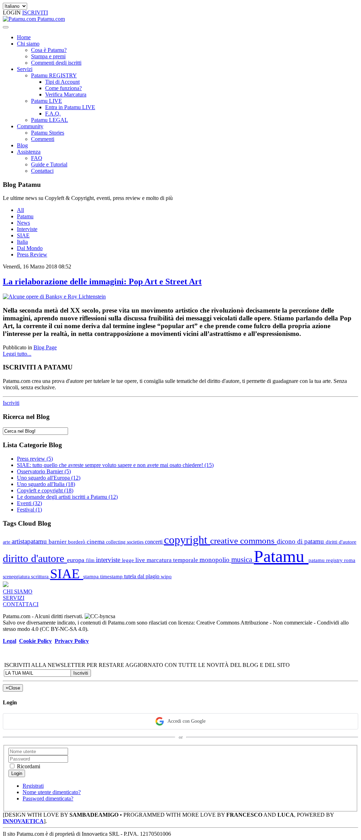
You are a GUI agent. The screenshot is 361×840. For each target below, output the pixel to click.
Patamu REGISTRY (54, 75)
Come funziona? (63, 88)
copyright (187, 540)
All (20, 210)
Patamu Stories (47, 133)
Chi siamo (28, 44)
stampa (91, 576)
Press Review (32, 255)
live (141, 559)
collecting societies (125, 542)
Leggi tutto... (17, 354)
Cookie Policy (35, 641)
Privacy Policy (72, 641)
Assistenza (29, 152)
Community (30, 126)
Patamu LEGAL (49, 120)
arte (7, 542)
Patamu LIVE (46, 101)
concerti (154, 542)
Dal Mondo (30, 248)
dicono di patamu (301, 541)
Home (24, 37)
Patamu (25, 216)
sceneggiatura (17, 576)
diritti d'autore (341, 542)
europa (76, 559)
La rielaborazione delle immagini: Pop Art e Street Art (102, 281)
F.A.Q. (53, 114)
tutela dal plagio (142, 576)
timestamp (112, 576)
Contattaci (42, 171)
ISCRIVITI (35, 13)
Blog (22, 145)
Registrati (33, 786)
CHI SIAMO (17, 591)
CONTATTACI (20, 604)
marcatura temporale (173, 560)
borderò (77, 542)
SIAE (23, 235)
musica (242, 559)
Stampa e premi (48, 56)
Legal (9, 641)
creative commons (243, 540)
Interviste (27, 229)
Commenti (42, 139)
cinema (96, 541)
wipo (166, 576)
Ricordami (28, 766)
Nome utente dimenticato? (52, 792)
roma (349, 560)
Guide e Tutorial (49, 164)
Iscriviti (11, 403)
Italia (22, 242)
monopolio (215, 559)
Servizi (24, 69)
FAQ (36, 158)
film (91, 560)
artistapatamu (30, 541)
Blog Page (45, 347)
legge (128, 560)
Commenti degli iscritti (56, 63)
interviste (109, 559)
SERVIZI (13, 598)
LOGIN (12, 13)
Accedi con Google (186, 721)
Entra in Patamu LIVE (70, 107)
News (23, 223)
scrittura (40, 576)
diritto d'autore (35, 558)
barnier (58, 541)
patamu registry (326, 560)
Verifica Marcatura (65, 94)
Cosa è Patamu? (49, 50)
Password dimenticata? (48, 798)
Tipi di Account (62, 82)
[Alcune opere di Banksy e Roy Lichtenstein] (54, 297)
